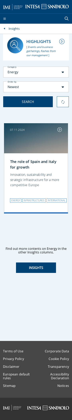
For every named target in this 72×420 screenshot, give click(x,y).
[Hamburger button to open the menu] (4, 19)
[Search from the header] (67, 19)
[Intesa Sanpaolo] (48, 407)
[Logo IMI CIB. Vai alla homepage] (13, 6)
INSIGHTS (36, 267)
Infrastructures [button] (34, 200)
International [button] (56, 200)
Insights (14, 28)
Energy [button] (15, 200)
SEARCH (28, 102)
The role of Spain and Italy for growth (33, 164)
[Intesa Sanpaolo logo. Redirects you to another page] (47, 6)
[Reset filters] (63, 101)
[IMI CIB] (12, 408)
